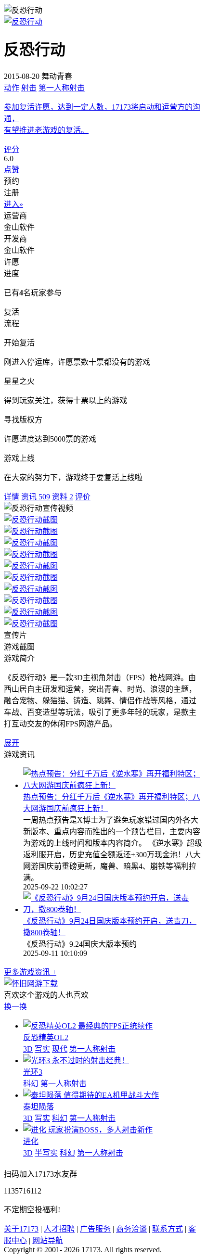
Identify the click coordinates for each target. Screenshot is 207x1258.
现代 (59, 1049)
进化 (31, 1141)
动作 (11, 88)
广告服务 (95, 1229)
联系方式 (167, 1229)
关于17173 (21, 1229)
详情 (11, 497)
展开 (11, 743)
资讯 (35, 497)
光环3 (32, 1072)
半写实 (46, 1153)
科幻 (31, 1084)
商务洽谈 (131, 1229)
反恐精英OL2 (45, 1037)
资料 (62, 497)
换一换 (15, 1007)
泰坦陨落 (38, 1107)
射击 (29, 88)
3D (28, 1049)
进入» (13, 204)
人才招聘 (59, 1229)
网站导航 (47, 1240)
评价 (83, 497)
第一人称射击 (62, 88)
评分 (11, 149)
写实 (42, 1049)
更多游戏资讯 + (30, 972)
